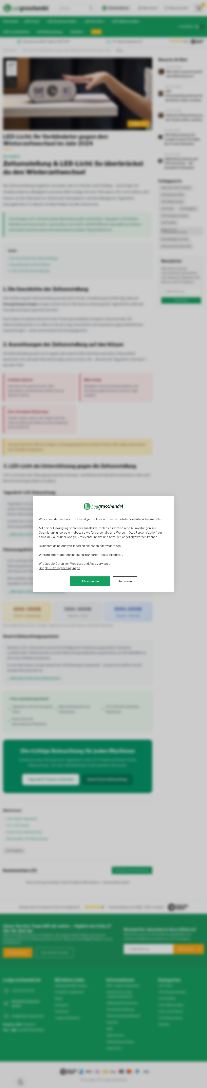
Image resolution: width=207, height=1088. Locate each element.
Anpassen (125, 581)
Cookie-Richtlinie (110, 554)
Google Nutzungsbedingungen (59, 568)
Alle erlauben (90, 581)
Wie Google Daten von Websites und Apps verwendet (75, 563)
